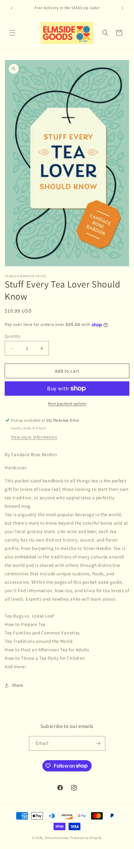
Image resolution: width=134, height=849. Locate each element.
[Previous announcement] (11, 8)
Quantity (12, 336)
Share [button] (17, 685)
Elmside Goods (57, 838)
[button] (12, 33)
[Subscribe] (98, 743)
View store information (34, 437)
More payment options (67, 403)
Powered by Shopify (86, 838)
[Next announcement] (122, 8)
